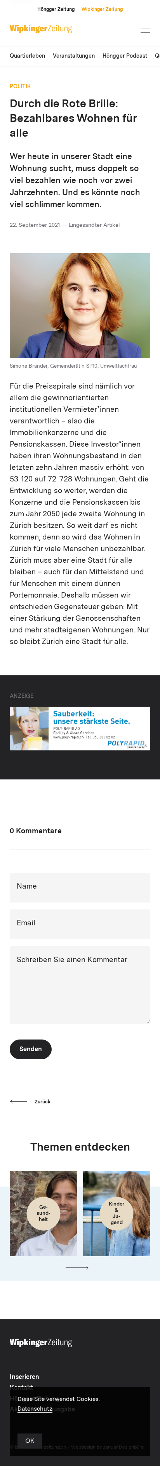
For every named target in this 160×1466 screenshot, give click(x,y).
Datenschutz (34, 1409)
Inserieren (24, 1377)
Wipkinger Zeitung (102, 9)
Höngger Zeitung (56, 9)
